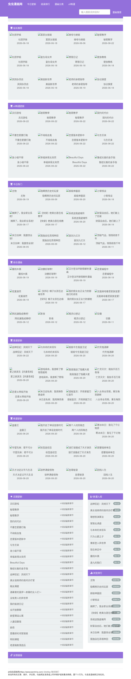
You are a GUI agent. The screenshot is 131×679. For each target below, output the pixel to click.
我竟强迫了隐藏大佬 (79, 374)
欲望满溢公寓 (16, 615)
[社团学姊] (15, 34)
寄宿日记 (79, 61)
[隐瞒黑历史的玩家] (48, 190)
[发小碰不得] (16, 157)
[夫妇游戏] (15, 112)
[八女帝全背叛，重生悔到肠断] (108, 392)
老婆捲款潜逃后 (18, 645)
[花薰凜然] (15, 290)
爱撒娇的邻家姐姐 (19, 633)
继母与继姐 (79, 39)
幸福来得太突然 (51, 162)
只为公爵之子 (97, 536)
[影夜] (41, 313)
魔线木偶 (22, 273)
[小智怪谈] (100, 190)
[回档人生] (100, 469)
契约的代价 (108, 117)
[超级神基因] (73, 190)
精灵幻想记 (79, 318)
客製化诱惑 (95, 523)
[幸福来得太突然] (47, 157)
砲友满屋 (14, 586)
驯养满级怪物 (51, 474)
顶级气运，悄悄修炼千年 (108, 243)
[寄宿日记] (72, 56)
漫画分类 (59, 4)
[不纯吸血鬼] (45, 134)
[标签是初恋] (45, 447)
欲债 (12, 627)
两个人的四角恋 (79, 429)
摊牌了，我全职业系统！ (23, 220)
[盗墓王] (14, 424)
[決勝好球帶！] (46, 268)
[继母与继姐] (73, 34)
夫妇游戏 (22, 117)
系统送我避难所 (79, 217)
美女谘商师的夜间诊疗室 (22, 580)
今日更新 (31, 4)
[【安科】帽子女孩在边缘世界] (51, 292)
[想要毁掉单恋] (103, 447)
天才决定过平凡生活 (23, 474)
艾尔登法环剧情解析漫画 (79, 276)
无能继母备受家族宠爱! (107, 296)
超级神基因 (79, 195)
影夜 (51, 318)
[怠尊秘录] (72, 469)
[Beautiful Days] (74, 157)
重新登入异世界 (98, 542)
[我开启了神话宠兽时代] (50, 424)
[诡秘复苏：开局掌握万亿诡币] (79, 392)
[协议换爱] (100, 78)
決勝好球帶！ (51, 273)
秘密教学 (108, 39)
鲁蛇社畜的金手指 (108, 162)
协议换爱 (108, 84)
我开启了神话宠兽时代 (51, 429)
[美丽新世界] (45, 78)
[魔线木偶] (15, 268)
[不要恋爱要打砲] (19, 134)
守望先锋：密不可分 (23, 452)
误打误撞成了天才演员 (79, 452)
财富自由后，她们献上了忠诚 (104, 625)
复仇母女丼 (51, 61)
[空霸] (98, 313)
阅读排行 (45, 4)
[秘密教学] (100, 34)
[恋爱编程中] (101, 268)
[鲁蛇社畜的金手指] (105, 157)
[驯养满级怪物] (46, 469)
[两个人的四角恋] (75, 424)
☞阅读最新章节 (66, 503)
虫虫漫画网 (15, 4)
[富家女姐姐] (45, 34)
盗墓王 (22, 429)
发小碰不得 (22, 162)
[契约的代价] (101, 112)
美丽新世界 (51, 84)
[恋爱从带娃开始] (19, 391)
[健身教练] (100, 56)
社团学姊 (22, 39)
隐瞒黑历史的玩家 (51, 195)
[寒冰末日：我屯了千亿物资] (108, 426)
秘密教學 (51, 117)
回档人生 (108, 474)
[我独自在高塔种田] (48, 235)
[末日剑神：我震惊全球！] (23, 236)
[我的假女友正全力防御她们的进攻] (79, 292)
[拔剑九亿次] (73, 235)
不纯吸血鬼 (51, 139)
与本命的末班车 (51, 351)
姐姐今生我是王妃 (80, 351)
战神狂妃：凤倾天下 (23, 351)
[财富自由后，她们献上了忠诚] (108, 214)
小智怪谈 (108, 195)
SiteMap (47, 671)
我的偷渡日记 (16, 603)
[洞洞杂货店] (16, 78)
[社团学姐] (15, 56)
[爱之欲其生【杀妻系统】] (23, 370)
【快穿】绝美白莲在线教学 (103, 612)
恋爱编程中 (108, 273)
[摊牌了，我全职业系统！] (23, 214)
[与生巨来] (100, 134)
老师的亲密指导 (79, 84)
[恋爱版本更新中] (75, 134)
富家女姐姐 (51, 39)
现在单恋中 (95, 549)
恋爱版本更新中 (79, 139)
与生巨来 (108, 139)
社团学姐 (22, 61)
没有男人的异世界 (19, 597)
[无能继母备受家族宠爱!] (107, 290)
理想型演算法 (97, 516)
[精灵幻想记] (73, 313)
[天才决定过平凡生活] (21, 469)
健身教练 (108, 61)
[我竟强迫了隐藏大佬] (77, 369)
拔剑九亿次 (79, 240)
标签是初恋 (51, 452)
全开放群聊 (15, 609)
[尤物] (13, 190)
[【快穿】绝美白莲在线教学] (51, 214)
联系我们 (55, 671)
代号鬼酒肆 (108, 351)
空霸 (108, 318)
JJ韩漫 (71, 4)
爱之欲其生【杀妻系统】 (23, 376)
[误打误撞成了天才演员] (78, 447)
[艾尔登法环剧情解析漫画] (79, 269)
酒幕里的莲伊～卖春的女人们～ (25, 592)
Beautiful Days (79, 162)
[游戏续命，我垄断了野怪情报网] (51, 370)
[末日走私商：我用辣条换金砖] (51, 392)
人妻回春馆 (15, 621)
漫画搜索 (116, 12)
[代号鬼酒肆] (101, 346)
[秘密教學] (44, 112)
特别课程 (14, 639)
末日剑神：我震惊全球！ (23, 243)
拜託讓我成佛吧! (23, 318)
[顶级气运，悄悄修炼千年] (108, 236)
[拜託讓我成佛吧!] (19, 313)
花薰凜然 (22, 296)
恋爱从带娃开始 (23, 396)
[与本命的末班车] (47, 346)
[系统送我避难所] (75, 212)
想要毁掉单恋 (108, 452)
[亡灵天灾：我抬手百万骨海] (108, 370)
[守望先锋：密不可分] (21, 447)
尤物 (23, 195)
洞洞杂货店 (22, 84)
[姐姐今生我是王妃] (76, 346)
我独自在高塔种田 (51, 240)
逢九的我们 (95, 562)
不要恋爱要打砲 (23, 139)
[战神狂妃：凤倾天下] (21, 346)
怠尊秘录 (79, 474)
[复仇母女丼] (45, 56)
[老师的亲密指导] (75, 78)
